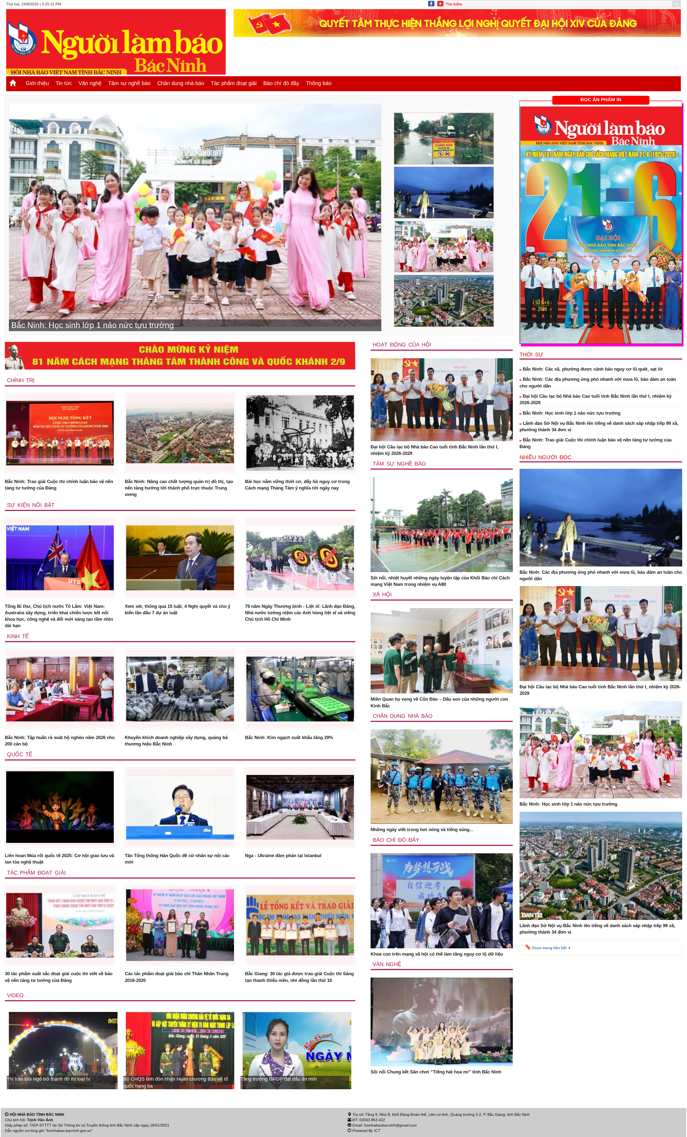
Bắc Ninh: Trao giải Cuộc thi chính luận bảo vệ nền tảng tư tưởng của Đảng (59, 485)
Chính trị (21, 380)
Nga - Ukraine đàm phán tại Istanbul (283, 855)
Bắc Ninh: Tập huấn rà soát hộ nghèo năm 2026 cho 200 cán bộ (60, 741)
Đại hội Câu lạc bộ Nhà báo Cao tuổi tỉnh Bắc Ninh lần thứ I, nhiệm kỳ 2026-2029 (435, 450)
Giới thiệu (37, 83)
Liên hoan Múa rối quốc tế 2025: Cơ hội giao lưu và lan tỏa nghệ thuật (59, 859)
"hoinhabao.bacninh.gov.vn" (69, 1130)
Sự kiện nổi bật (30, 505)
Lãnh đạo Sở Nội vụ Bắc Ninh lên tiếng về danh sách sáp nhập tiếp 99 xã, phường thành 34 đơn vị (599, 426)
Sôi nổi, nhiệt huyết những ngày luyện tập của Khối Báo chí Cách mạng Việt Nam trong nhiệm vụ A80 (440, 581)
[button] (548, 947)
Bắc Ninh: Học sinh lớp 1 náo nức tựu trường (570, 413)
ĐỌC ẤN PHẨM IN (600, 99)
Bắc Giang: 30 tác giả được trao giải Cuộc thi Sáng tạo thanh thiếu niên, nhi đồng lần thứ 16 (299, 977)
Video (15, 995)
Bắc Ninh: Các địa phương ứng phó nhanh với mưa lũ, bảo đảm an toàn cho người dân (598, 382)
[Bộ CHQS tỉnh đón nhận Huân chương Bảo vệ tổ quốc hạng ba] (297, 1050)
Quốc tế (19, 754)
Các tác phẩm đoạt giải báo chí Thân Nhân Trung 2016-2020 (176, 977)
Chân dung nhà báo (180, 83)
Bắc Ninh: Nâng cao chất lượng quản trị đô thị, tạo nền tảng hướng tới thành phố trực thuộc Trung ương (179, 488)
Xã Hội (382, 594)
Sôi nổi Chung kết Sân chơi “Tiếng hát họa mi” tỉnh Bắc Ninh (436, 1071)
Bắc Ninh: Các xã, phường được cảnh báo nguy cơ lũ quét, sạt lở (592, 369)
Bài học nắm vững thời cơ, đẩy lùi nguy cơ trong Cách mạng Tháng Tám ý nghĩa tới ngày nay (297, 485)
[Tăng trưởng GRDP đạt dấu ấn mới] (63, 1050)
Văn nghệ (90, 83)
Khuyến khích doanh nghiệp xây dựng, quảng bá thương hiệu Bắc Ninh (176, 741)
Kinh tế (18, 636)
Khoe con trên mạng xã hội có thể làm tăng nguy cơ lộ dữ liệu (437, 954)
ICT (377, 1130)
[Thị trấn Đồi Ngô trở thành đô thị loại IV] (180, 1050)
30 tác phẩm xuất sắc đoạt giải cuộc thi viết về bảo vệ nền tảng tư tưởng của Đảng (58, 977)
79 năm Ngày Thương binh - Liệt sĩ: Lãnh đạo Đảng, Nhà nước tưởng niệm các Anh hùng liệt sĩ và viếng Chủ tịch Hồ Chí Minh (300, 613)
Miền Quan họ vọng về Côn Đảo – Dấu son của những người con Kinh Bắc (439, 702)
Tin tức (64, 83)
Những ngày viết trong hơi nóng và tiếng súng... (422, 829)
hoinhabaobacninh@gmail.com (390, 1125)
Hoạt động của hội (402, 345)
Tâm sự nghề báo (129, 83)
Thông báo (318, 83)
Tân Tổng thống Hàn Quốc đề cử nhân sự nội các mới (177, 859)
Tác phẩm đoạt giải (234, 83)
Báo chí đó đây (281, 83)
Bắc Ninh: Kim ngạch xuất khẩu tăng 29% (289, 737)
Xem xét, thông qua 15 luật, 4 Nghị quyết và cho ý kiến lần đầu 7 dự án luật (177, 609)
